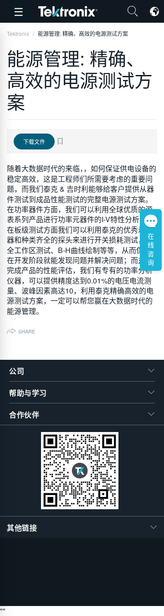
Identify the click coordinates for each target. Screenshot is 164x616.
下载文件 (34, 141)
